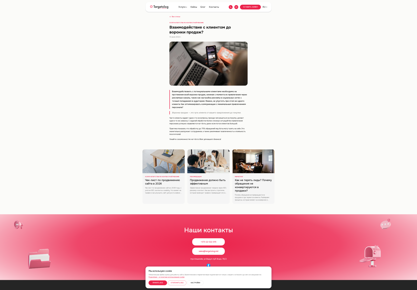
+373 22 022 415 (208, 242)
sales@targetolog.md (208, 251)
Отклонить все (177, 283)
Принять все (158, 283)
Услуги (181, 7)
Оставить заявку (250, 7)
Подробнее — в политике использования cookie (167, 277)
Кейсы (193, 7)
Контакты (214, 7)
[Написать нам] (236, 7)
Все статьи (176, 17)
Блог (202, 7)
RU (264, 7)
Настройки (195, 283)
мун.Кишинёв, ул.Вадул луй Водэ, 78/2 (208, 259)
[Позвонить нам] (231, 7)
